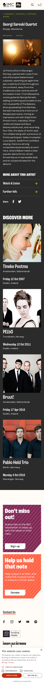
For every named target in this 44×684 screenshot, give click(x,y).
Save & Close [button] (11, 675)
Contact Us (9, 612)
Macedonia (7, 36)
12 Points (20, 14)
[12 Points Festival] (18, 5)
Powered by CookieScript (22, 681)
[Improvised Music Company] (8, 5)
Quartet (19, 36)
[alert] (22, 665)
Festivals (9, 14)
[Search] (32, 5)
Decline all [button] (33, 675)
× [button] (41, 650)
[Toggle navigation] (39, 4)
